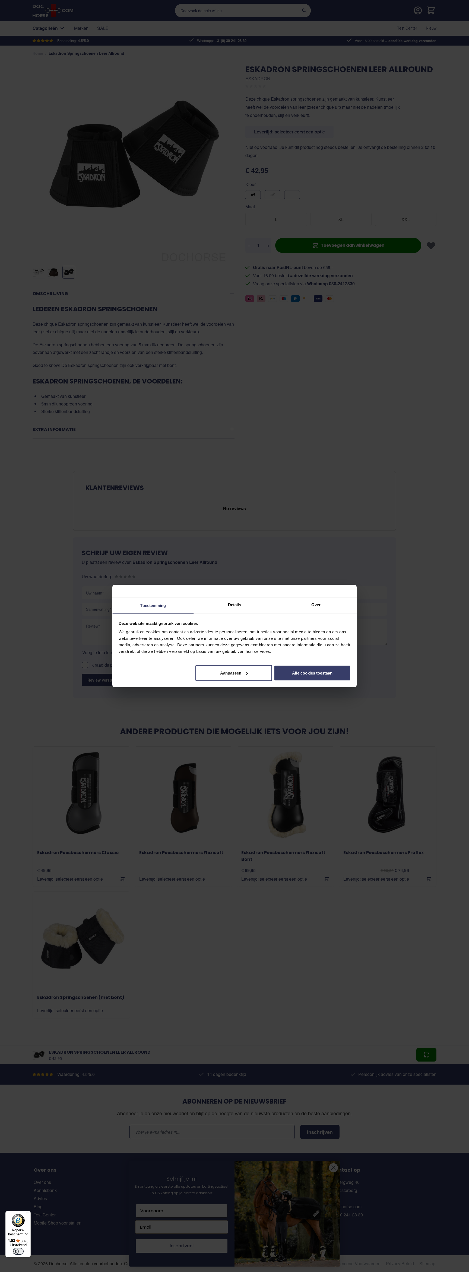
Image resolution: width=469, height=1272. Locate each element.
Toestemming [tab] (153, 605)
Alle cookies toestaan (312, 672)
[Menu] (27, 1214)
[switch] (18, 1251)
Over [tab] (316, 604)
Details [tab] (234, 604)
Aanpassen (230, 672)
